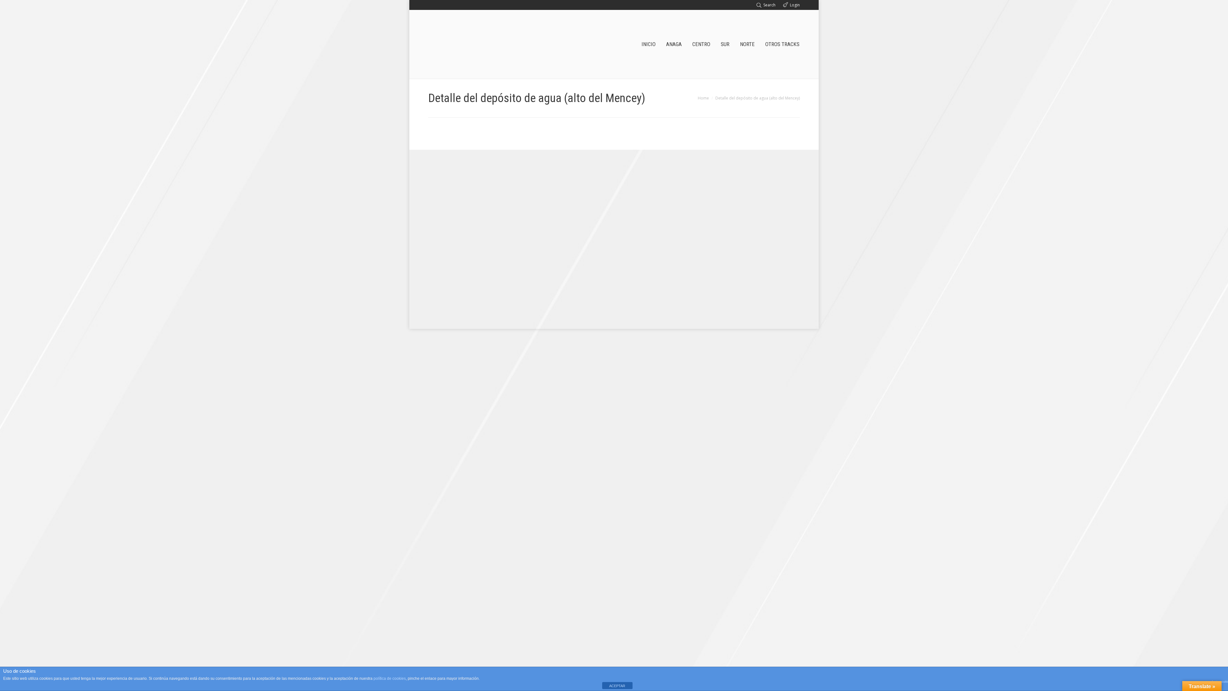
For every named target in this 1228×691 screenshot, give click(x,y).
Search (769, 5)
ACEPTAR (617, 686)
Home (703, 98)
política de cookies (390, 678)
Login (795, 5)
